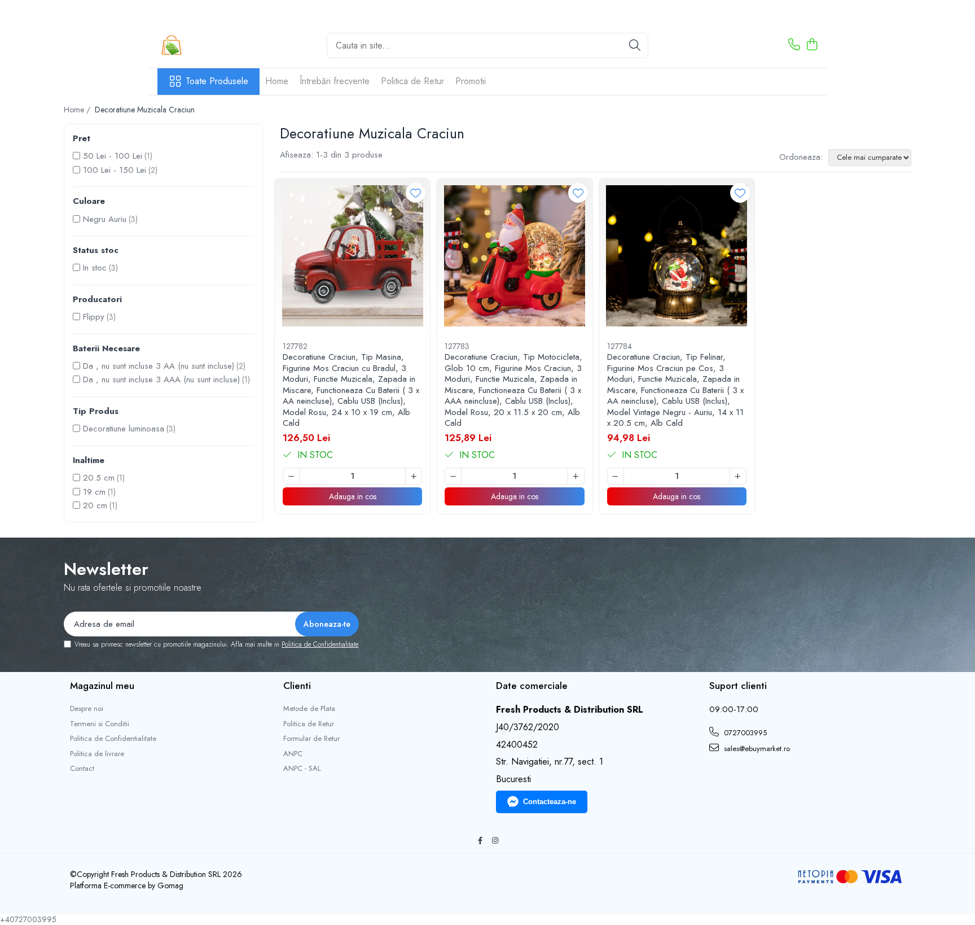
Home (276, 81)
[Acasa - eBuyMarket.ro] (213, 45)
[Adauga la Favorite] (415, 193)
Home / (78, 109)
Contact (82, 768)
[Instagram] (495, 841)
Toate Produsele (217, 81)
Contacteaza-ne (549, 801)
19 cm (94, 492)
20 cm (95, 505)
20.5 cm (99, 478)
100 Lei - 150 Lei (114, 170)
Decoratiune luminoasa (123, 428)
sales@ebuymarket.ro (756, 748)
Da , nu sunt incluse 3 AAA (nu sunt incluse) (161, 379)
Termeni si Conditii (99, 724)
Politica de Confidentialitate (320, 644)
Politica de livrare (97, 754)
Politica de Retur (412, 81)
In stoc (95, 267)
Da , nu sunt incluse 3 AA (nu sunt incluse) (158, 366)
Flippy (93, 317)
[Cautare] (634, 45)
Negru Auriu (104, 219)
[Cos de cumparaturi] (812, 45)
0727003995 (744, 732)
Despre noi (86, 709)
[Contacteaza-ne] (794, 45)
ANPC (292, 754)
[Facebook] (479, 841)
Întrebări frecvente (335, 81)
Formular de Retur (311, 739)
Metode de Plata (309, 709)
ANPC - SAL (302, 768)
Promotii (470, 81)
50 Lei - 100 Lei (112, 156)
